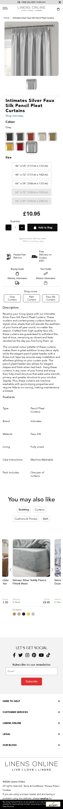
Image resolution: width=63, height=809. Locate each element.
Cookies (7, 790)
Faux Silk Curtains (50, 298)
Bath (45, 518)
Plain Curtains (31, 298)
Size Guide (45, 269)
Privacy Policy (52, 786)
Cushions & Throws (26, 518)
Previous (10, 570)
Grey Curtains (12, 298)
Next (52, 570)
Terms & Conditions (33, 786)
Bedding (24, 509)
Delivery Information (17, 278)
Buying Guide (17, 269)
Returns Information (45, 278)
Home (6, 18)
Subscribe (32, 681)
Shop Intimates (14, 116)
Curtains (40, 509)
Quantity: (15, 221)
